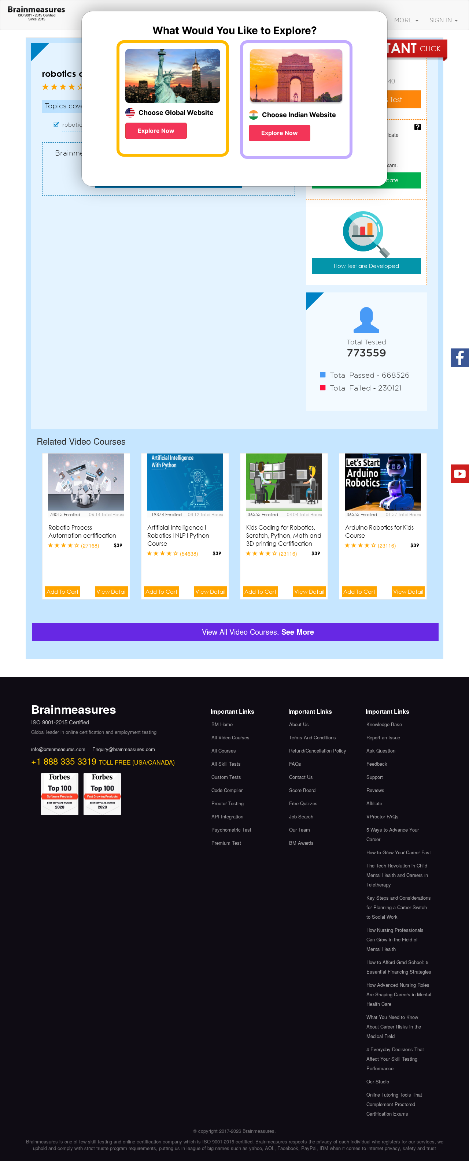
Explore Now (156, 130)
